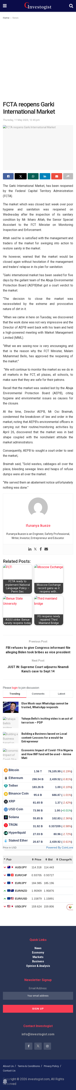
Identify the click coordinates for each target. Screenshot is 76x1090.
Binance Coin (19, 793)
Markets (38, 957)
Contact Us (9, 1070)
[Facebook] (40, 549)
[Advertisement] (38, 60)
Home (6, 18)
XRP (12, 801)
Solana (14, 817)
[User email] (46, 549)
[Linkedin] (30, 549)
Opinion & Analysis (38, 965)
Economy (38, 952)
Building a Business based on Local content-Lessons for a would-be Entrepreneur (44, 737)
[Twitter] (35, 549)
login (15, 687)
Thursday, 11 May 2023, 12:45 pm (21, 119)
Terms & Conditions (29, 1066)
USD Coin (16, 809)
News (15, 18)
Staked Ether (18, 840)
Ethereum (16, 778)
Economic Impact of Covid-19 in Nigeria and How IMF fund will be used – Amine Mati (47, 754)
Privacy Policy (51, 1066)
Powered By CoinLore (59, 847)
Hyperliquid (17, 832)
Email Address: (38, 988)
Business (38, 961)
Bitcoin (14, 770)
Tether (13, 785)
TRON (13, 824)
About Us (8, 1066)
